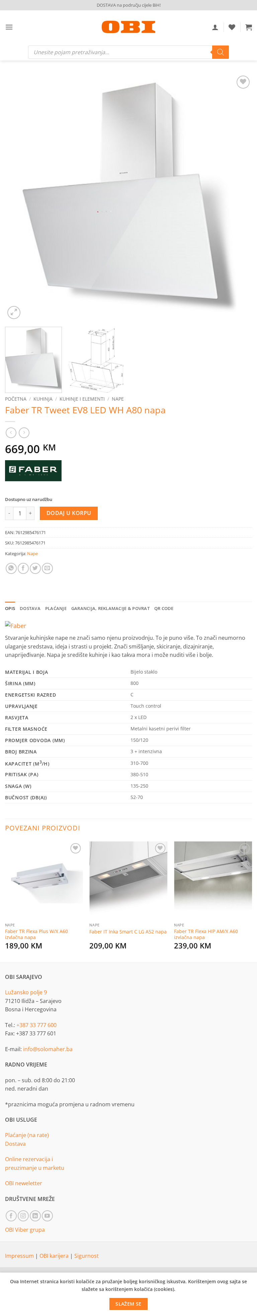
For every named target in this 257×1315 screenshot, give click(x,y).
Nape (118, 399)
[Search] (220, 52)
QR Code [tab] (164, 608)
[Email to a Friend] (47, 568)
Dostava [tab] (30, 608)
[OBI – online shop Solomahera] (128, 27)
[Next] (239, 197)
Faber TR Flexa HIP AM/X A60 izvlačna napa (206, 934)
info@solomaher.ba (48, 1049)
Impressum (20, 1255)
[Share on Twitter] (35, 568)
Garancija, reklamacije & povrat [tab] (110, 608)
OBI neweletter (23, 1183)
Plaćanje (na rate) (27, 1135)
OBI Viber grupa (25, 1229)
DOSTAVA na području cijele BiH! (129, 5)
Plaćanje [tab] (56, 608)
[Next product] (11, 432)
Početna (15, 399)
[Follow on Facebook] (11, 1215)
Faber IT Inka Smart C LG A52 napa (128, 932)
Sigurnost (86, 1255)
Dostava (15, 1143)
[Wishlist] (232, 27)
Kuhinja (43, 399)
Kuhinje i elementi (82, 399)
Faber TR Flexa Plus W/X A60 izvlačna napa (36, 934)
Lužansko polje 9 (26, 992)
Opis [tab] (10, 608)
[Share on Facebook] (23, 568)
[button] (9, 27)
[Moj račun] (215, 27)
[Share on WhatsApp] (11, 568)
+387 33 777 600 (36, 1025)
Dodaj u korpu (69, 513)
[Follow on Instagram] (23, 1215)
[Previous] (18, 197)
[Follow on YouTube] (47, 1215)
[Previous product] (24, 432)
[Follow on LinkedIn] (35, 1215)
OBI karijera (54, 1255)
